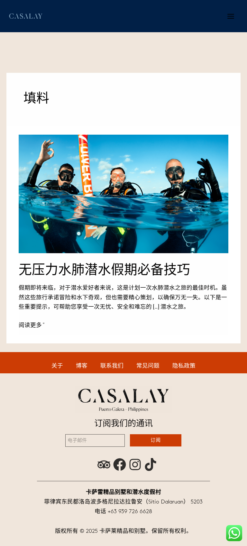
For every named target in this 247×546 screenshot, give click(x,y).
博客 (81, 366)
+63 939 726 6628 (130, 511)
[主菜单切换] (231, 16)
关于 (57, 366)
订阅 (156, 440)
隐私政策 (184, 366)
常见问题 (148, 366)
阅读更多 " (31, 324)
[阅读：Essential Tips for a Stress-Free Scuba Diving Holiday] (124, 193)
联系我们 (112, 366)
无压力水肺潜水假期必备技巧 (104, 269)
